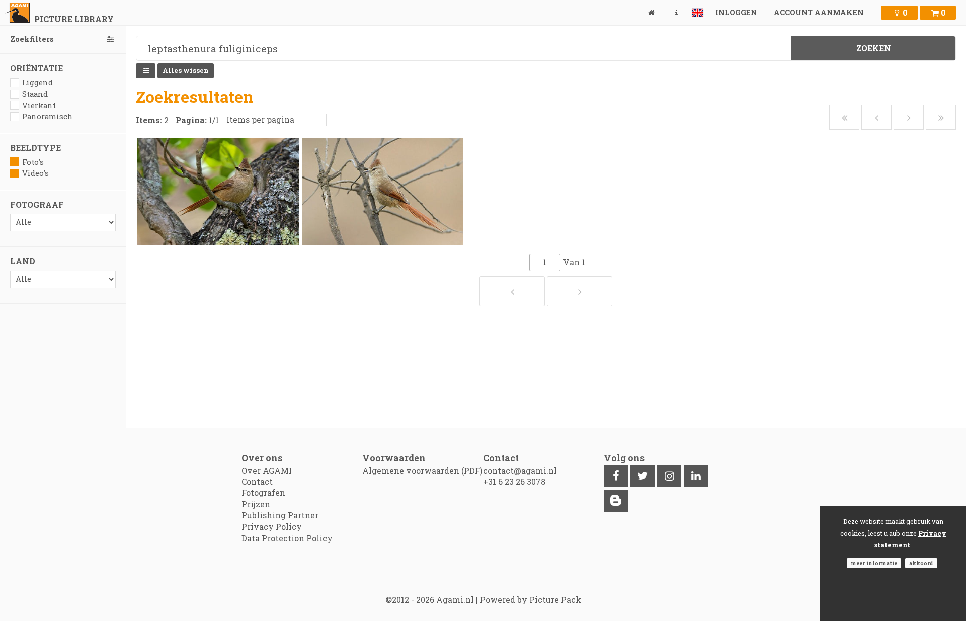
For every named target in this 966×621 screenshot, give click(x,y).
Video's (35, 173)
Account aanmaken (818, 12)
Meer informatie (874, 563)
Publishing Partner (280, 515)
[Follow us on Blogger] (616, 501)
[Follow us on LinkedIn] (696, 476)
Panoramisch (47, 116)
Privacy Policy (272, 526)
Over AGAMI (267, 470)
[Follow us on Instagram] (669, 476)
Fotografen (263, 492)
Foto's (33, 162)
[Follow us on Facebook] (616, 476)
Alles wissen (186, 70)
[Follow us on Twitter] (642, 476)
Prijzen (256, 504)
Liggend (37, 82)
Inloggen (736, 12)
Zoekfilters (32, 39)
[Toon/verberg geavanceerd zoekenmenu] (145, 70)
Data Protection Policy (287, 538)
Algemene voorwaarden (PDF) (422, 470)
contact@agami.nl (520, 470)
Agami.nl (455, 599)
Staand (35, 94)
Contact (257, 481)
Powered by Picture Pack (530, 599)
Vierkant (39, 105)
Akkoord (921, 563)
